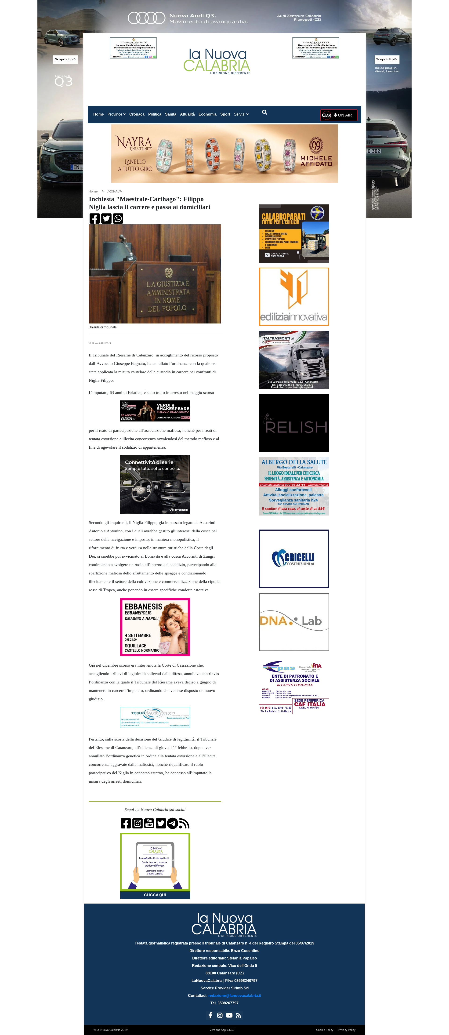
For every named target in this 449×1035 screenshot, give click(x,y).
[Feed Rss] (238, 1016)
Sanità (170, 114)
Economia (208, 114)
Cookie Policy (324, 1030)
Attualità (187, 114)
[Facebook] (210, 1016)
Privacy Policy (346, 1030)
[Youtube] (229, 1016)
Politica (154, 114)
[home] (217, 60)
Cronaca (137, 114)
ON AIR (344, 115)
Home (99, 114)
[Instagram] (219, 1016)
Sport (225, 114)
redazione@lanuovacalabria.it (234, 996)
